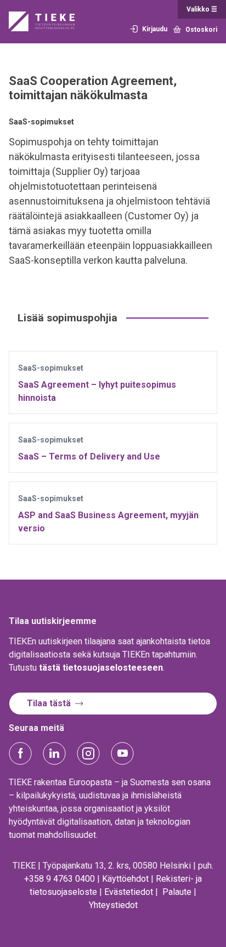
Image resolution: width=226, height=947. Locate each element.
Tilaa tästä (49, 703)
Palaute (176, 892)
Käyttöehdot (125, 879)
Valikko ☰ (202, 9)
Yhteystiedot (113, 905)
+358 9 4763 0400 (59, 879)
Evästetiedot (128, 892)
